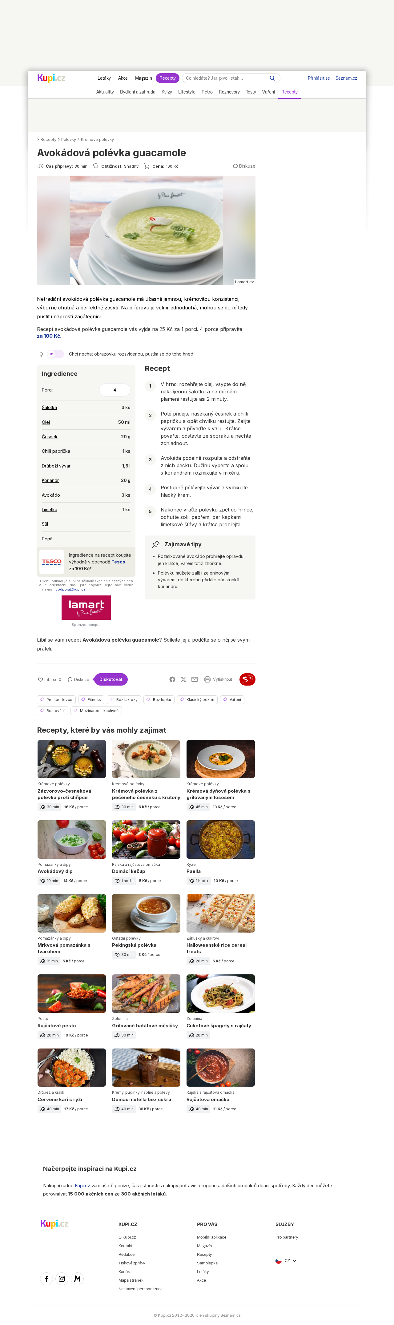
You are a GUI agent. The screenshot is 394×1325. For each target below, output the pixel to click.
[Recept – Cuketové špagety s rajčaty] (220, 1011)
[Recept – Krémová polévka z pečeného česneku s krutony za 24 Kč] (146, 780)
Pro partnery (286, 1237)
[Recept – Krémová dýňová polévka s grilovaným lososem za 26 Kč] (220, 780)
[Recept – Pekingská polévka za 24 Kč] (146, 934)
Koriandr (50, 480)
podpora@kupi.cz (70, 589)
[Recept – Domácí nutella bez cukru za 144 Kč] (146, 1085)
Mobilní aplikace (211, 1237)
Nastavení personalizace (141, 1289)
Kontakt (125, 1245)
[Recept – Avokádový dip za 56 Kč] (71, 857)
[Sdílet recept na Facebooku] (172, 679)
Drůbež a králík (51, 1092)
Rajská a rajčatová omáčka (136, 864)
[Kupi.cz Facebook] (46, 1279)
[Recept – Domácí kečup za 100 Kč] (146, 857)
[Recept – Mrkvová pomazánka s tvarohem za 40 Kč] (71, 934)
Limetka (49, 509)
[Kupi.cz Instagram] (61, 1279)
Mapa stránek (131, 1280)
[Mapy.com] (77, 1279)
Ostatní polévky (126, 938)
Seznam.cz (346, 78)
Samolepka (207, 1263)
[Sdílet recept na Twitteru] (183, 679)
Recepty (167, 78)
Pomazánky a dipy (54, 864)
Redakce (127, 1254)
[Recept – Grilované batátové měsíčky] (146, 1011)
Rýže (191, 864)
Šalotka (49, 407)
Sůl (45, 524)
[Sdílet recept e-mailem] (194, 679)
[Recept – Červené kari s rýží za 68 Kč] (71, 1085)
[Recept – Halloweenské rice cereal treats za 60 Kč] (220, 934)
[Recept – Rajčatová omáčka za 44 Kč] (220, 1085)
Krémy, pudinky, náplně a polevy (141, 1092)
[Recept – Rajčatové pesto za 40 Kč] (71, 1011)
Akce (123, 78)
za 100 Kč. (49, 336)
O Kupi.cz (127, 1237)
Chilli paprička (56, 451)
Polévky (68, 139)
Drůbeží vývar (56, 465)
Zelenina (120, 1018)
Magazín (143, 78)
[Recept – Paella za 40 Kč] (220, 857)
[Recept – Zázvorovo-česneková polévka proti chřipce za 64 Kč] (71, 780)
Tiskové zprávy (132, 1263)
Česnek (50, 436)
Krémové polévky (97, 139)
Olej (46, 422)
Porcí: (47, 389)
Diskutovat (111, 679)
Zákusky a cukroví (203, 938)
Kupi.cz (125, 1168)
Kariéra (125, 1271)
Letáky (104, 78)
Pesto (43, 1018)
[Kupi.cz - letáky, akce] (51, 79)
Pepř (47, 538)
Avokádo (51, 495)
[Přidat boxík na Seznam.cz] (247, 679)
